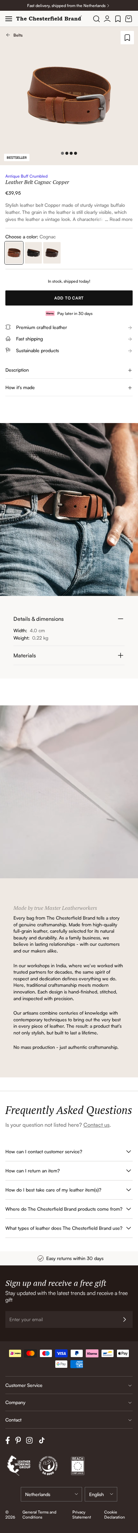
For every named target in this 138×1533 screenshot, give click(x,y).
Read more (121, 219)
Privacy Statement (81, 1514)
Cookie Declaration (114, 1514)
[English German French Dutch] (101, 1494)
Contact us (96, 1124)
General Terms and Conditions (39, 1514)
